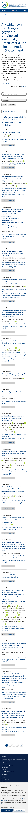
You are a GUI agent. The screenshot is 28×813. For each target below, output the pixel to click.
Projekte (3, 769)
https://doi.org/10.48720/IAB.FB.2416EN (13, 470)
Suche (2, 92)
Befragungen (4, 767)
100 (26, 86)
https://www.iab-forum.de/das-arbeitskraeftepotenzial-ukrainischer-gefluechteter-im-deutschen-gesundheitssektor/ (13, 295)
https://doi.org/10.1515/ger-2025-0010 (13, 164)
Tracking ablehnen (19, 810)
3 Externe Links (12, 119)
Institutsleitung (5, 763)
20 (21, 86)
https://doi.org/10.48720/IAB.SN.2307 (12, 626)
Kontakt (3, 781)
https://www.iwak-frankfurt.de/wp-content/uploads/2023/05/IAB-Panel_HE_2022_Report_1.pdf (13, 659)
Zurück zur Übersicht (7, 83)
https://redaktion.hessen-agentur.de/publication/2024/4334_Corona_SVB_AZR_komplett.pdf (13, 236)
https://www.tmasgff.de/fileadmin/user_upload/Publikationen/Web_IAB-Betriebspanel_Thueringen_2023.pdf (13, 265)
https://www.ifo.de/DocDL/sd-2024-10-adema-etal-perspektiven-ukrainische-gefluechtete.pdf (13, 326)
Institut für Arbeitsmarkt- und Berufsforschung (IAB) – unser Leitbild (13, 760)
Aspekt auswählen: (8, 111)
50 (23, 86)
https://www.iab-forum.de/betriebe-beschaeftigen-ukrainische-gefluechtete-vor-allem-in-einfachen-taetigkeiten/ (13, 190)
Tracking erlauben (7, 810)
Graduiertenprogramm (7, 765)
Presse (3, 777)
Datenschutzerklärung (6, 803)
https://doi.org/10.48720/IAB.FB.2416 (12, 438)
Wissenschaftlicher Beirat (7, 771)
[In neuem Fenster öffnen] (25, 184)
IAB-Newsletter (5, 779)
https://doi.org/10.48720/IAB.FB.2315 (12, 731)
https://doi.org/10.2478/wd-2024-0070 (13, 353)
